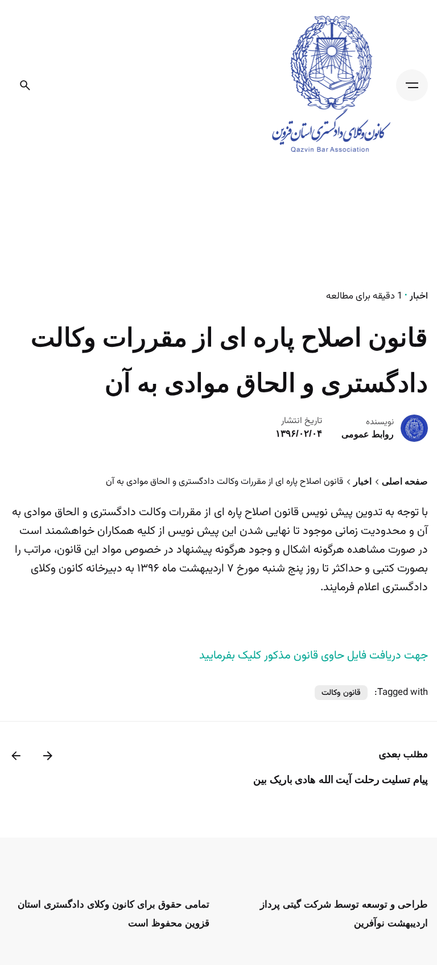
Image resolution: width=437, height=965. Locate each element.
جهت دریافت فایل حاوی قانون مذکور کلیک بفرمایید (313, 656)
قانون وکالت (341, 692)
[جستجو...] (25, 85)
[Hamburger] (412, 85)
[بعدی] (16, 756)
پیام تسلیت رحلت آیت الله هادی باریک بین (340, 779)
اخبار (419, 296)
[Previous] (48, 756)
